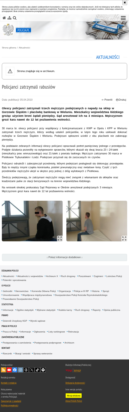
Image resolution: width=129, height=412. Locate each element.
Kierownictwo (21, 291)
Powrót (108, 99)
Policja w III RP (81, 291)
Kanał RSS (3, 369)
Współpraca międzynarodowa (37, 295)
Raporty (97, 310)
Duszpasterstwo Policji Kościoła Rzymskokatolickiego (81, 295)
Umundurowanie (11, 295)
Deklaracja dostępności (75, 382)
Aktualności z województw (30, 276)
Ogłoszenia (39, 331)
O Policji (6, 285)
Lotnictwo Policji (114, 276)
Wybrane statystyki (46, 310)
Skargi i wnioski (22, 353)
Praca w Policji (9, 326)
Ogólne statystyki (25, 310)
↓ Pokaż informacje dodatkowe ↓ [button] (65, 257)
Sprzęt (106, 291)
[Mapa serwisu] (9, 18)
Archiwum (69, 342)
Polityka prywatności (9, 405)
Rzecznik (7, 353)
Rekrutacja (73, 331)
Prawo (5, 315)
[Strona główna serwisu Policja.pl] (4, 18)
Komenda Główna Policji (44, 291)
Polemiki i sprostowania (14, 280)
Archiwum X (52, 276)
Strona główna (9, 47)
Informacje (8, 310)
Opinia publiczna (112, 310)
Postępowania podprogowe (47, 342)
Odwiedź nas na (9, 369)
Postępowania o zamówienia (17, 342)
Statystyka (7, 304)
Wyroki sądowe (37, 321)
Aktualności (24, 47)
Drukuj (122, 99)
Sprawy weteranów (42, 353)
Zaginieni (98, 276)
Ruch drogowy (68, 276)
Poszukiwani (85, 276)
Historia (95, 291)
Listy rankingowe (56, 331)
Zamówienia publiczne (13, 337)
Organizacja (65, 291)
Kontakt (6, 348)
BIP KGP (77, 370)
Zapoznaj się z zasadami (11, 401)
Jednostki (7, 291)
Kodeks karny (65, 310)
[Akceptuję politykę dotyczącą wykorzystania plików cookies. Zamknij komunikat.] (124, 2)
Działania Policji (10, 270)
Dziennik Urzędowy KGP (15, 321)
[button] (123, 18)
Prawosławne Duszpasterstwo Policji (21, 299)
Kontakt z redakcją (8, 382)
